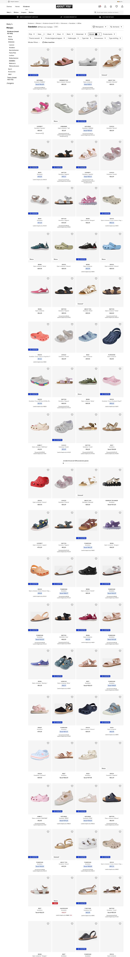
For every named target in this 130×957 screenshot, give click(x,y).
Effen (79, 23)
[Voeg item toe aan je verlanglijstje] (48, 50)
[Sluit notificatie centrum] (111, 6)
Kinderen (26, 6)
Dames (9, 6)
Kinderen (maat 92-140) (51, 23)
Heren (17, 6)
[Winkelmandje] (122, 6)
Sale (39, 34)
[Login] (105, 6)
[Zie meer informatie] (40, 90)
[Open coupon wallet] (99, 6)
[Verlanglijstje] (116, 6)
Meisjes (38, 23)
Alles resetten (49, 42)
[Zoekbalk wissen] (122, 12)
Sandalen (72, 23)
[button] (100, 26)
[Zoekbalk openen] (95, 12)
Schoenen (64, 23)
